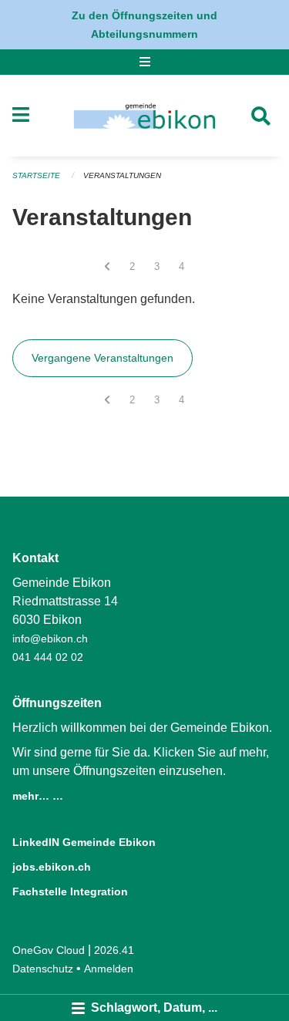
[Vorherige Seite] (107, 267)
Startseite (36, 175)
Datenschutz (42, 968)
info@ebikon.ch (50, 638)
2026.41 (114, 950)
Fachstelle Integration (70, 891)
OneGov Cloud (48, 950)
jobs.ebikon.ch (51, 867)
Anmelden (108, 968)
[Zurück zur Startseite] (144, 116)
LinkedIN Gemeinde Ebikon (84, 842)
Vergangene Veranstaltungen (102, 358)
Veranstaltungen (122, 175)
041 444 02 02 (47, 657)
